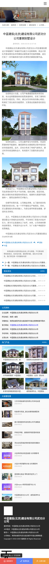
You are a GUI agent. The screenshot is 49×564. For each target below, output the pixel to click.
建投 (40, 242)
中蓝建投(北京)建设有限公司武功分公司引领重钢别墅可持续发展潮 (21, 300)
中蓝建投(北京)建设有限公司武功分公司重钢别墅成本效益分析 (21, 281)
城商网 (14, 25)
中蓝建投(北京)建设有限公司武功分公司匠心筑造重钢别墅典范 (21, 291)
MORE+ (44, 342)
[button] (23, 17)
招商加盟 (22, 25)
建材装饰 (32, 25)
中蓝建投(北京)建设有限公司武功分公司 (24, 325)
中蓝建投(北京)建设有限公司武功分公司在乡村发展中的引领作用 (21, 276)
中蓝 (5, 246)
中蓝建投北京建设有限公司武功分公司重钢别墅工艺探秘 (21, 286)
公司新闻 (42, 25)
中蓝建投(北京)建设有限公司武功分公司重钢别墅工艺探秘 (21, 296)
